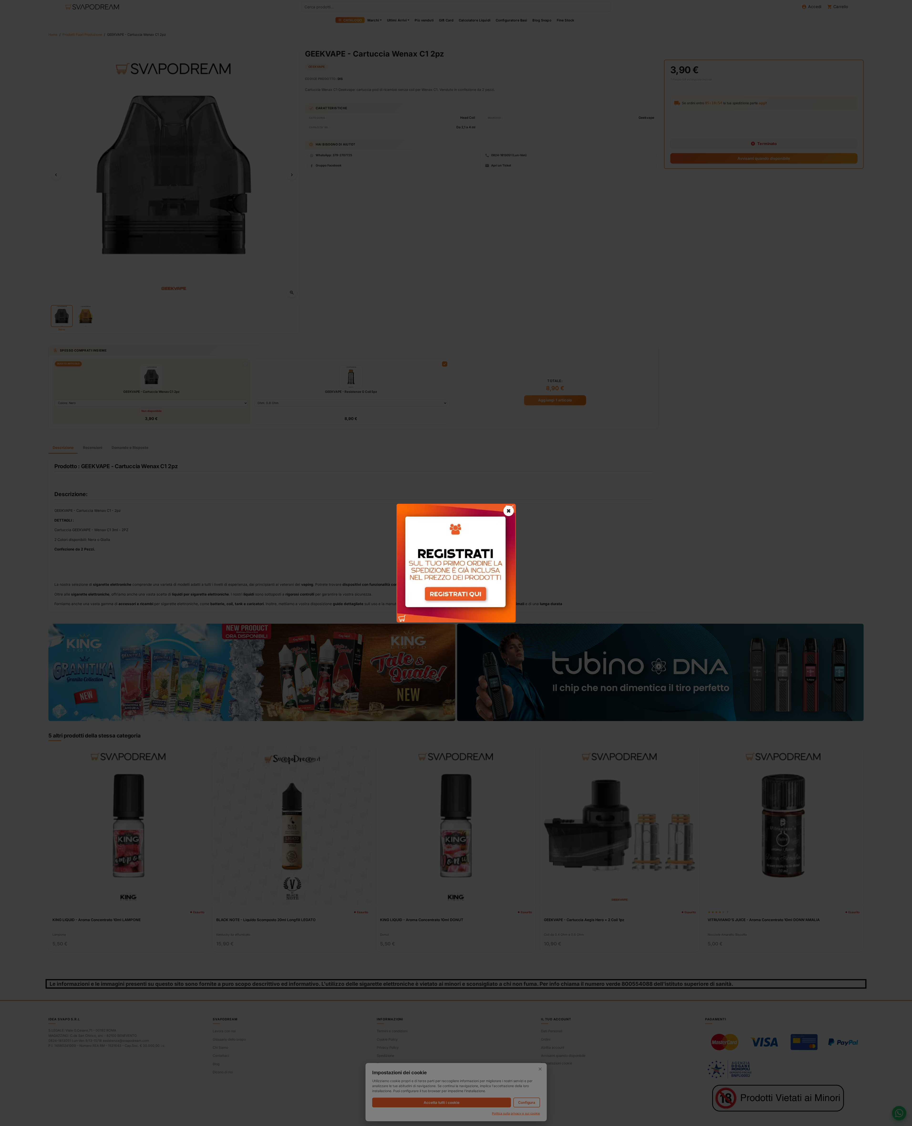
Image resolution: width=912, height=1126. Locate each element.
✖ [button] (508, 511)
